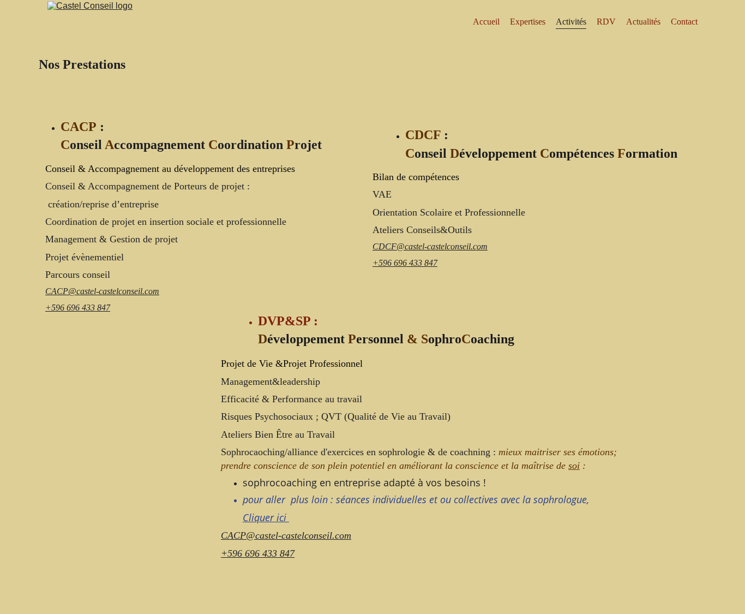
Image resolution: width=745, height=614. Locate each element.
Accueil (486, 21)
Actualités (643, 21)
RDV (606, 21)
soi (574, 465)
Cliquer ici (266, 517)
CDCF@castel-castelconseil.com (430, 246)
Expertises (527, 21)
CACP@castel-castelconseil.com (102, 291)
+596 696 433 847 (77, 307)
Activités (571, 21)
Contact (684, 21)
